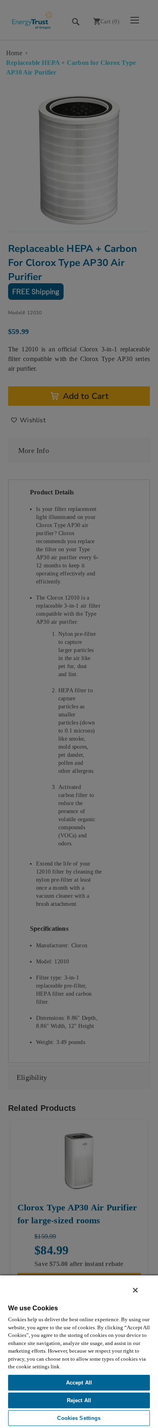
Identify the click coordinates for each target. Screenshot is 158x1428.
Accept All (79, 1383)
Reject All (79, 1400)
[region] (79, 1351)
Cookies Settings (78, 1418)
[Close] (135, 1290)
